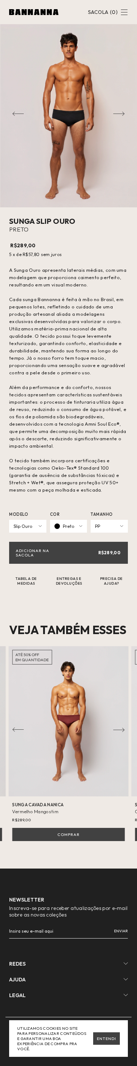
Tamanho (102, 514)
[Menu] (124, 13)
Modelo (18, 514)
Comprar (68, 834)
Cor (55, 514)
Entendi (106, 1038)
